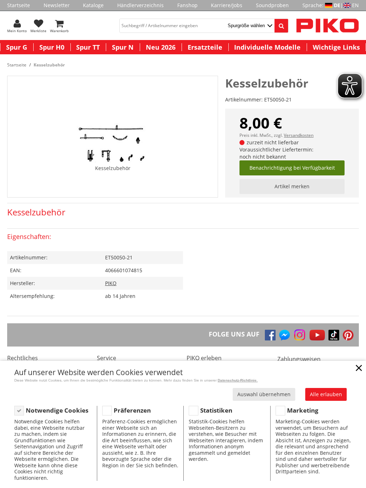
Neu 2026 (160, 47)
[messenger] (284, 335)
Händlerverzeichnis (140, 5)
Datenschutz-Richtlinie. (238, 380)
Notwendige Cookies (57, 410)
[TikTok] (333, 335)
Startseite (18, 5)
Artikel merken (292, 186)
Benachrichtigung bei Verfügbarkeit (292, 167)
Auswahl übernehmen (264, 394)
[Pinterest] (348, 335)
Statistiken (216, 410)
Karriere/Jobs (226, 5)
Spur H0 (51, 47)
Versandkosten (298, 135)
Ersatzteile (205, 47)
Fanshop (187, 5)
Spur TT (88, 47)
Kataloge (93, 5)
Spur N (123, 47)
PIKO (111, 283)
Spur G (16, 47)
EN (355, 5)
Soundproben (272, 5)
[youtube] (317, 335)
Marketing (302, 410)
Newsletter (57, 5)
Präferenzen (132, 410)
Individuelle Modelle (267, 47)
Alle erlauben (326, 394)
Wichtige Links (336, 47)
